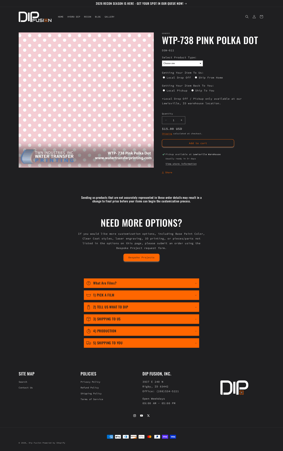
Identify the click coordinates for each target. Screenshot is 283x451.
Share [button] (168, 172)
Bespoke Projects (141, 257)
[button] (247, 16)
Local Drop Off (179, 77)
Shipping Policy (91, 393)
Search (23, 381)
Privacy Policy (90, 381)
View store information (181, 163)
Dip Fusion (35, 443)
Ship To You (204, 90)
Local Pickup (177, 90)
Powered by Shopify (54, 443)
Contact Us (26, 387)
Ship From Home (211, 77)
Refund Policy (90, 387)
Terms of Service (92, 399)
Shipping (167, 133)
